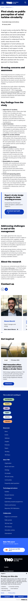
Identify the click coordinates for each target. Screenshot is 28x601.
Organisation (8, 463)
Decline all (20, 596)
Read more (8, 384)
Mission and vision (9, 466)
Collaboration (7, 513)
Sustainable (8, 399)
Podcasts (7, 445)
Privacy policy (11, 592)
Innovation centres (10, 530)
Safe (6, 408)
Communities (8, 480)
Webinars (7, 438)
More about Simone (10, 329)
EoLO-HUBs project (10, 268)
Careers (7, 421)
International (8, 533)
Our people (8, 473)
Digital (7, 412)
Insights (7, 441)
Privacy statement (9, 571)
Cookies (6, 567)
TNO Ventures (8, 526)
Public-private (8, 520)
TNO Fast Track (8, 523)
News (6, 431)
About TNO (6, 459)
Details (2, 592)
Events (6, 435)
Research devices (9, 495)
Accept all (7, 596)
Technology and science (10, 488)
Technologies (8, 498)
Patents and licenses (10, 505)
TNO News (7, 455)
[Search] (25, 2)
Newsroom (6, 428)
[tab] (1, 332)
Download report (15, 212)
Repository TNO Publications (12, 508)
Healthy (7, 404)
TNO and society (9, 476)
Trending (7, 451)
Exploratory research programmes (14, 501)
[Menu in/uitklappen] (2, 2)
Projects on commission (11, 516)
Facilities (7, 491)
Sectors (7, 417)
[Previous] (2, 289)
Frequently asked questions (12, 483)
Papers (6, 448)
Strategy (7, 470)
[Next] (6, 289)
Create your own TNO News (14, 550)
